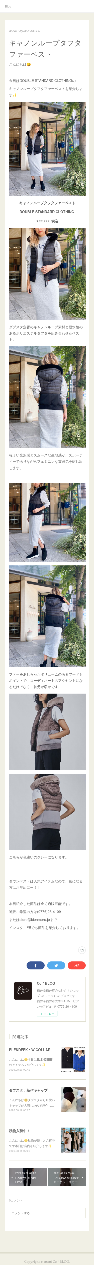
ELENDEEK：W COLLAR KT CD (35, 1049)
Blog (8, 6)
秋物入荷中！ (19, 1130)
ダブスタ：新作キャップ (28, 1090)
